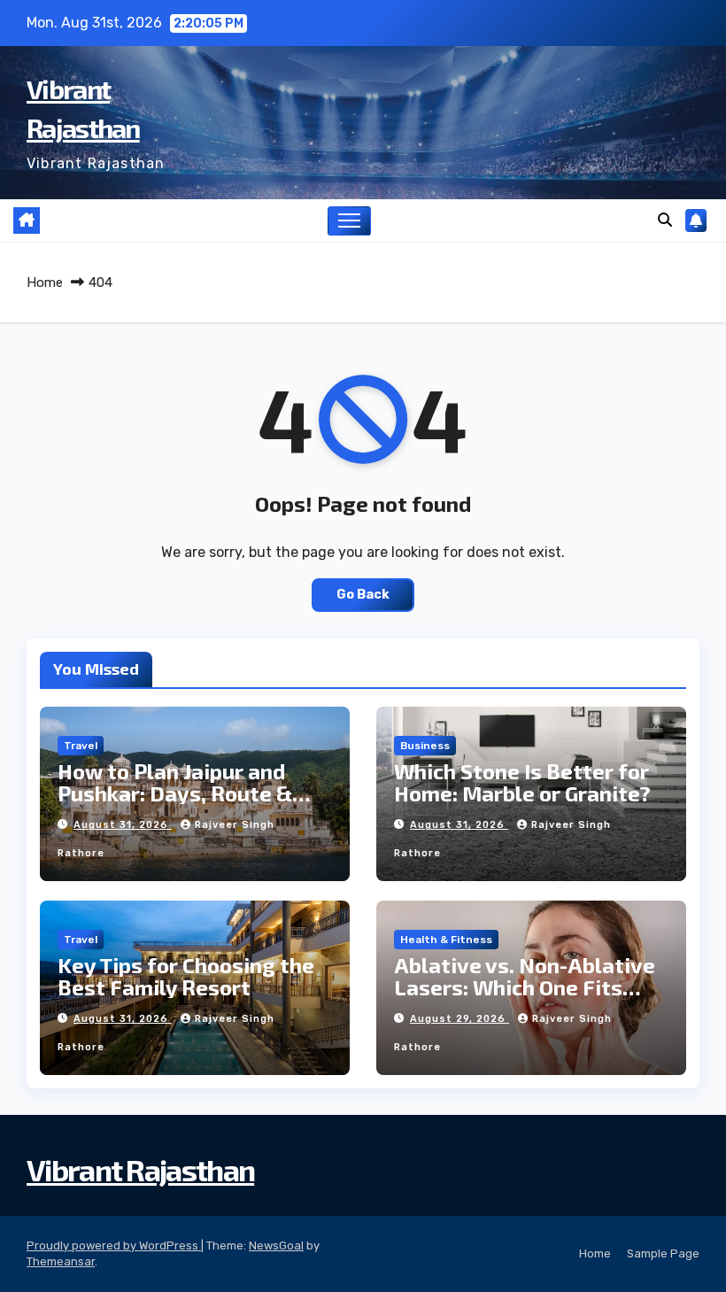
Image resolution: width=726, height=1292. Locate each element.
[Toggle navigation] (349, 221)
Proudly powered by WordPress (114, 1245)
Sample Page (663, 1253)
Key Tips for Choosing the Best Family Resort (186, 976)
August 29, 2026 (459, 1019)
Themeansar (61, 1261)
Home (45, 282)
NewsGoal (276, 1245)
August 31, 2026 (122, 825)
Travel (80, 745)
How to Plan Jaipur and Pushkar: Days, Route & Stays (175, 793)
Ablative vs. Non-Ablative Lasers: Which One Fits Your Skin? (524, 987)
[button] (665, 220)
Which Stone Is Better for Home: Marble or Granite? (522, 782)
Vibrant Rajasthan (140, 1169)
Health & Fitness (446, 939)
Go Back (363, 594)
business (425, 745)
